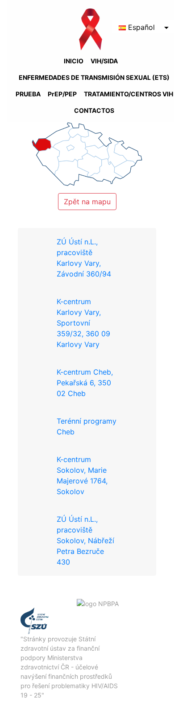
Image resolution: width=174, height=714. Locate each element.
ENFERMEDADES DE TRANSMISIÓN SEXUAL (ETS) (94, 77)
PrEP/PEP (62, 94)
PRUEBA (28, 94)
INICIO (73, 61)
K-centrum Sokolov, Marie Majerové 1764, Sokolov (82, 475)
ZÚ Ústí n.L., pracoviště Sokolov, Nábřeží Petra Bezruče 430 (85, 540)
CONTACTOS (94, 110)
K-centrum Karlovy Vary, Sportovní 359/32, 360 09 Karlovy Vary (83, 323)
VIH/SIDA (104, 61)
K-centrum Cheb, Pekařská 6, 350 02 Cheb (85, 382)
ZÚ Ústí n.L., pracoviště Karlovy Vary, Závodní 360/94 (84, 257)
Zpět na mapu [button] (87, 201)
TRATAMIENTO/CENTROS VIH (128, 94)
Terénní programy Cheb (86, 426)
